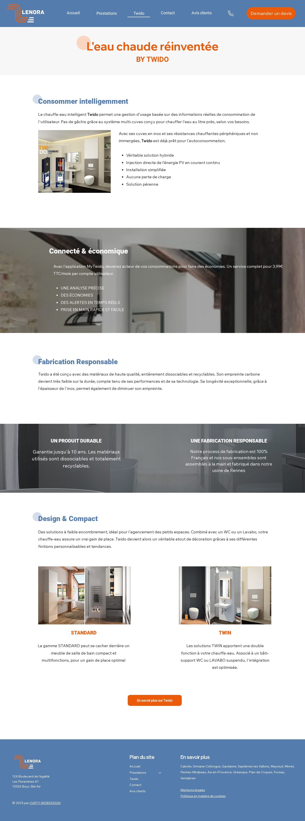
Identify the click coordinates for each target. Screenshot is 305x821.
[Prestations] (160, 773)
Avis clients (138, 791)
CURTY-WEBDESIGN (45, 803)
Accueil (135, 766)
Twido (134, 779)
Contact (135, 785)
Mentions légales (192, 790)
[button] (107, 13)
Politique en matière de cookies (203, 796)
